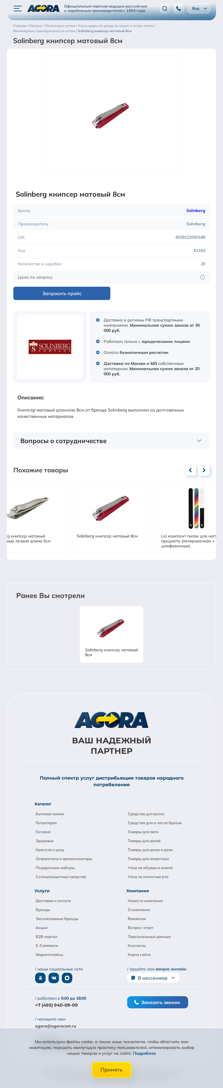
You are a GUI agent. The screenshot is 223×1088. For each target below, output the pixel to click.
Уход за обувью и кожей (150, 867)
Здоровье (44, 840)
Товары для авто (143, 831)
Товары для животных (148, 858)
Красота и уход (50, 849)
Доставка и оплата (53, 900)
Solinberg (195, 210)
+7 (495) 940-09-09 (56, 1005)
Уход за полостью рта (148, 876)
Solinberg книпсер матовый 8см (107, 536)
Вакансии (137, 918)
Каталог (43, 804)
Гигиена (43, 831)
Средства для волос (146, 813)
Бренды (43, 909)
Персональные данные (149, 936)
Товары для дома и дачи (150, 849)
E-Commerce (47, 945)
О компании (139, 909)
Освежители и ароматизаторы (64, 858)
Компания (138, 890)
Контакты (137, 945)
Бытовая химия (50, 813)
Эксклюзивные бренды (57, 918)
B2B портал (46, 936)
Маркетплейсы (49, 954)
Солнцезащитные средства (61, 876)
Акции (42, 927)
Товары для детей (144, 840)
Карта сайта (139, 954)
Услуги (42, 890)
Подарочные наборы (55, 867)
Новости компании (145, 900)
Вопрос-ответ (140, 927)
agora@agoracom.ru (55, 1026)
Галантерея (46, 822)
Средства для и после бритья (154, 822)
